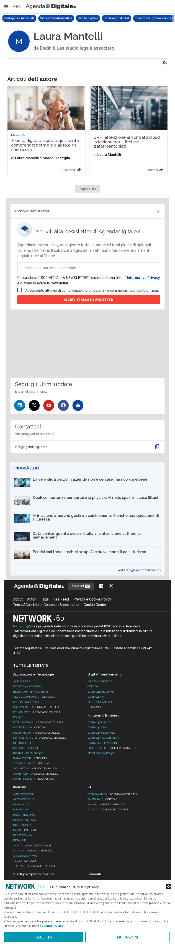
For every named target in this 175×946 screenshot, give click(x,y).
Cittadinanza (112, 794)
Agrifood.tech (23, 794)
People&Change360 (101, 753)
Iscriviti (88, 300)
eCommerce (36, 712)
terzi (154, 290)
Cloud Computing (34, 696)
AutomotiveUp (23, 799)
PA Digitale (102, 799)
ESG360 (18, 717)
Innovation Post (24, 819)
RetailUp (19, 840)
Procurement (112, 748)
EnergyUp (20, 809)
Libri (159, 18)
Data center (30, 758)
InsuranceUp (22, 825)
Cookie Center (95, 605)
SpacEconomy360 (25, 855)
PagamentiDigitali (26, 748)
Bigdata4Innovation (27, 686)
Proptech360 (22, 835)
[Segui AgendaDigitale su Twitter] (111, 586)
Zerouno (94, 707)
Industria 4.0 (29, 727)
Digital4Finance (99, 722)
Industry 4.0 (37, 732)
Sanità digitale (51, 18)
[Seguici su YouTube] (48, 405)
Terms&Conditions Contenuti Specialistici (46, 605)
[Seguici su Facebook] (63, 405)
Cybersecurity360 (26, 702)
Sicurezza (35, 768)
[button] (12, 6)
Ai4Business (21, 681)
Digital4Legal (98, 727)
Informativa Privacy (143, 278)
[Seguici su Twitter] (34, 405)
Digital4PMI (96, 696)
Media (24, 830)
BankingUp (21, 804)
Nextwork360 (23, 626)
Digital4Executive (100, 691)
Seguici (78, 586)
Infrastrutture (40, 737)
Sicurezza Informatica (20, 18)
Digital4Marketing (101, 732)
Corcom (93, 686)
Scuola (33, 850)
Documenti (36, 707)
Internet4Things (25, 743)
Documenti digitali (80, 18)
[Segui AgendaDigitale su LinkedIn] (101, 586)
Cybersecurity (31, 763)
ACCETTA (43, 937)
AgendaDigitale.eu (101, 681)
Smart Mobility (34, 778)
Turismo (34, 866)
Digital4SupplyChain (102, 743)
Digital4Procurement (103, 737)
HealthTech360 (24, 814)
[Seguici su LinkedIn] (19, 405)
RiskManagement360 (28, 753)
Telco (24, 860)
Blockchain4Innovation (30, 691)
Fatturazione (38, 722)
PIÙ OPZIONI (127, 937)
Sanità (32, 845)
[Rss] (165, 63)
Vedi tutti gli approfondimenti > (139, 570)
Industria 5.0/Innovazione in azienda (124, 18)
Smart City (36, 773)
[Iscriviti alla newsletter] (77, 405)
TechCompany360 (100, 702)
